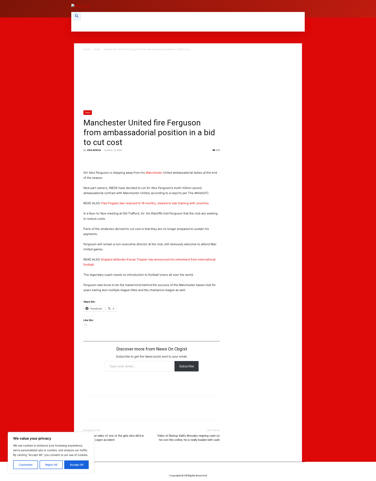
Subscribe (186, 366)
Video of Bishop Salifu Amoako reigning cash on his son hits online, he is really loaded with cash (188, 438)
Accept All (76, 464)
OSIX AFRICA (94, 150)
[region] (51, 452)
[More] (123, 159)
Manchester (154, 172)
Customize (26, 464)
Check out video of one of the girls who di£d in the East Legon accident (113, 438)
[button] (76, 16)
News (97, 49)
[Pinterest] (105, 159)
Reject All (51, 464)
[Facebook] (87, 159)
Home (86, 49)
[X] (96, 159)
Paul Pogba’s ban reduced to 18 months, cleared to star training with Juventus (155, 203)
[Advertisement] (188, 81)
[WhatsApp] (114, 159)
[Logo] (127, 6)
